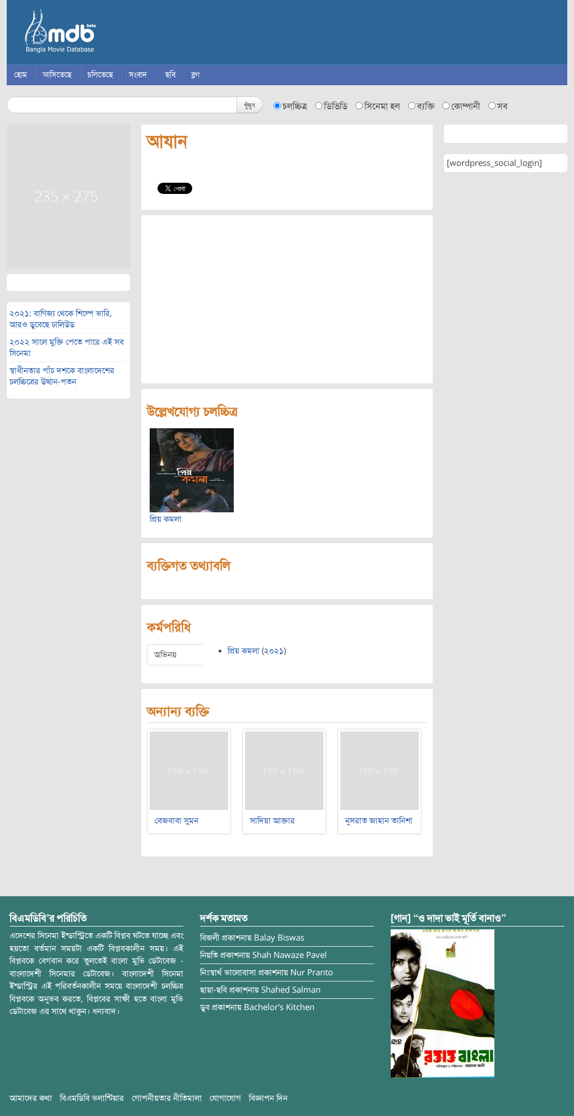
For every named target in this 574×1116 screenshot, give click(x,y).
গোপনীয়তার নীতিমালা (167, 1098)
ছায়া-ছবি (213, 990)
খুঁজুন (249, 104)
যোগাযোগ (225, 1098)
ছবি (170, 75)
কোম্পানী (465, 106)
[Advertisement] (287, 299)
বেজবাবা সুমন (176, 821)
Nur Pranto (311, 972)
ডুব (205, 1007)
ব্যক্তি (425, 106)
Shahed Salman (291, 990)
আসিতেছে (57, 75)
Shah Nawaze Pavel (289, 955)
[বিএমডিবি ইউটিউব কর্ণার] (442, 1003)
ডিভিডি (336, 106)
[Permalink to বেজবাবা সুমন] (189, 770)
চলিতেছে (100, 75)
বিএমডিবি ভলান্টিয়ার (92, 1098)
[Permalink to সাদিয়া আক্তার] (284, 770)
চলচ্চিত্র (295, 106)
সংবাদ (138, 75)
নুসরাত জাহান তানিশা (379, 821)
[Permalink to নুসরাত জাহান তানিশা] (379, 770)
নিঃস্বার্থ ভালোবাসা (228, 972)
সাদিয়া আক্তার (272, 821)
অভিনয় (165, 655)
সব (502, 106)
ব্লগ (195, 75)
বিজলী (210, 938)
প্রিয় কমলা (166, 519)
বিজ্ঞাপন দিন (268, 1098)
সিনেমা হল (382, 106)
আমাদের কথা (31, 1098)
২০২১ (274, 651)
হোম (20, 75)
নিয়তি (209, 955)
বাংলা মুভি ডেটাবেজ (108, 33)
